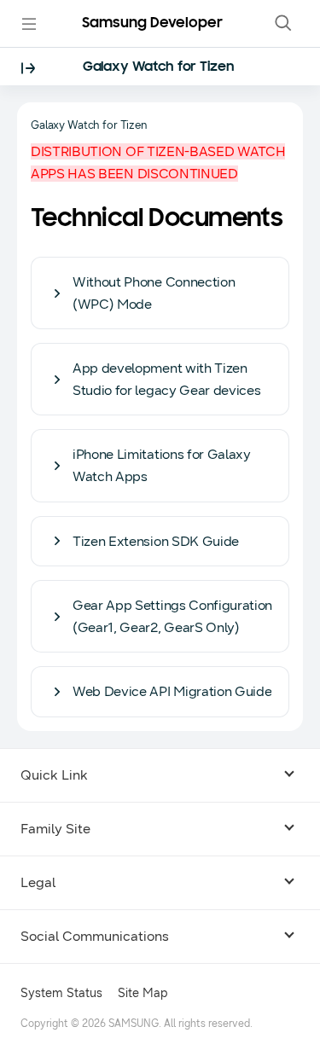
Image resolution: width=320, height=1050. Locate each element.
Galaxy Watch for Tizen (159, 67)
